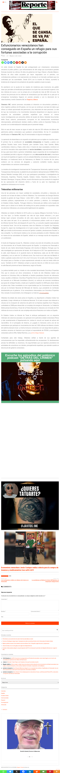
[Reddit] (19, 63)
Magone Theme (20, 767)
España (3, 693)
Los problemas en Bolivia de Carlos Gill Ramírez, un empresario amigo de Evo (45, 580)
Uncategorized (4, 702)
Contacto (5, 709)
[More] (25, 63)
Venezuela (3, 704)
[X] (22, 63)
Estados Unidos (5, 695)
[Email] (14, 63)
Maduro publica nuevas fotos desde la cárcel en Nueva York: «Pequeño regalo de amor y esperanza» (26, 643)
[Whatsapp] (2, 63)
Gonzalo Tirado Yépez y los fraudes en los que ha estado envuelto (23, 662)
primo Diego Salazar (37, 333)
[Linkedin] (11, 63)
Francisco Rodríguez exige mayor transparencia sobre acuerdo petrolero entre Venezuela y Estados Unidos (28, 641)
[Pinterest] (17, 63)
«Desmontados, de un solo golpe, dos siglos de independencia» (17, 645)
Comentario (4, 599)
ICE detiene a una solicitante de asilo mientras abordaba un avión (18, 638)
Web (2, 616)
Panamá (3, 700)
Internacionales (4, 697)
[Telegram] (5, 63)
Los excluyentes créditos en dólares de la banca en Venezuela (15, 580)
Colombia (3, 691)
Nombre (3, 611)
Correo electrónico (35, 611)
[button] (27, 756)
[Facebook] (8, 63)
